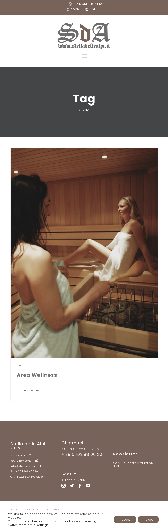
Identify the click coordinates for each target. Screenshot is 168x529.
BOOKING (53, 509)
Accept (125, 520)
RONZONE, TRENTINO (89, 4)
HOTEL (14, 509)
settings (42, 525)
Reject (148, 520)
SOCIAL (76, 9)
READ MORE (31, 390)
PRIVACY (33, 509)
